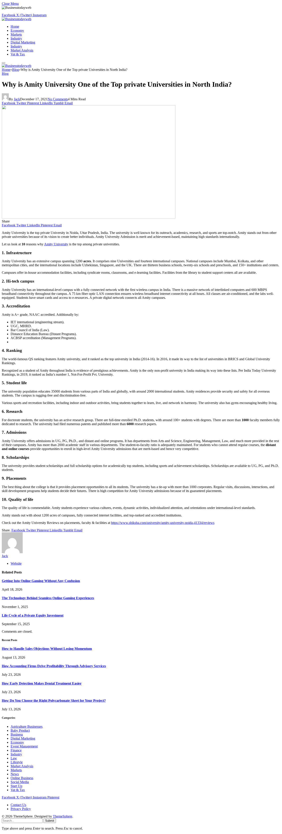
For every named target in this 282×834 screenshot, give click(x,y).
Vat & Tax (18, 54)
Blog (5, 73)
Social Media (20, 782)
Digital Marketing (23, 42)
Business (17, 734)
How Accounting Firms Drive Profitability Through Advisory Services (54, 666)
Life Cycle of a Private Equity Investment (32, 615)
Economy (17, 30)
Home (15, 26)
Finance (16, 750)
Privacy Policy (21, 809)
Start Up (16, 786)
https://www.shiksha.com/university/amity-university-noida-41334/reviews (162, 523)
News (15, 774)
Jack (17, 99)
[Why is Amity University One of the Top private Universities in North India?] (88, 217)
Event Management (24, 746)
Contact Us (18, 805)
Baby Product (20, 730)
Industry (16, 38)
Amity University (56, 244)
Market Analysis (22, 50)
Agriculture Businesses (27, 726)
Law (14, 758)
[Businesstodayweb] (16, 19)
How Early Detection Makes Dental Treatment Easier (42, 683)
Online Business (22, 778)
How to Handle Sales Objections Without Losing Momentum (47, 648)
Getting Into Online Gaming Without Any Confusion (41, 581)
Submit (49, 820)
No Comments (58, 99)
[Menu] (3, 63)
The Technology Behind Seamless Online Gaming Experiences (48, 598)
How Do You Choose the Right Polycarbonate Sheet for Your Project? (54, 700)
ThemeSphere (62, 816)
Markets (16, 34)
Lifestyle (17, 762)
